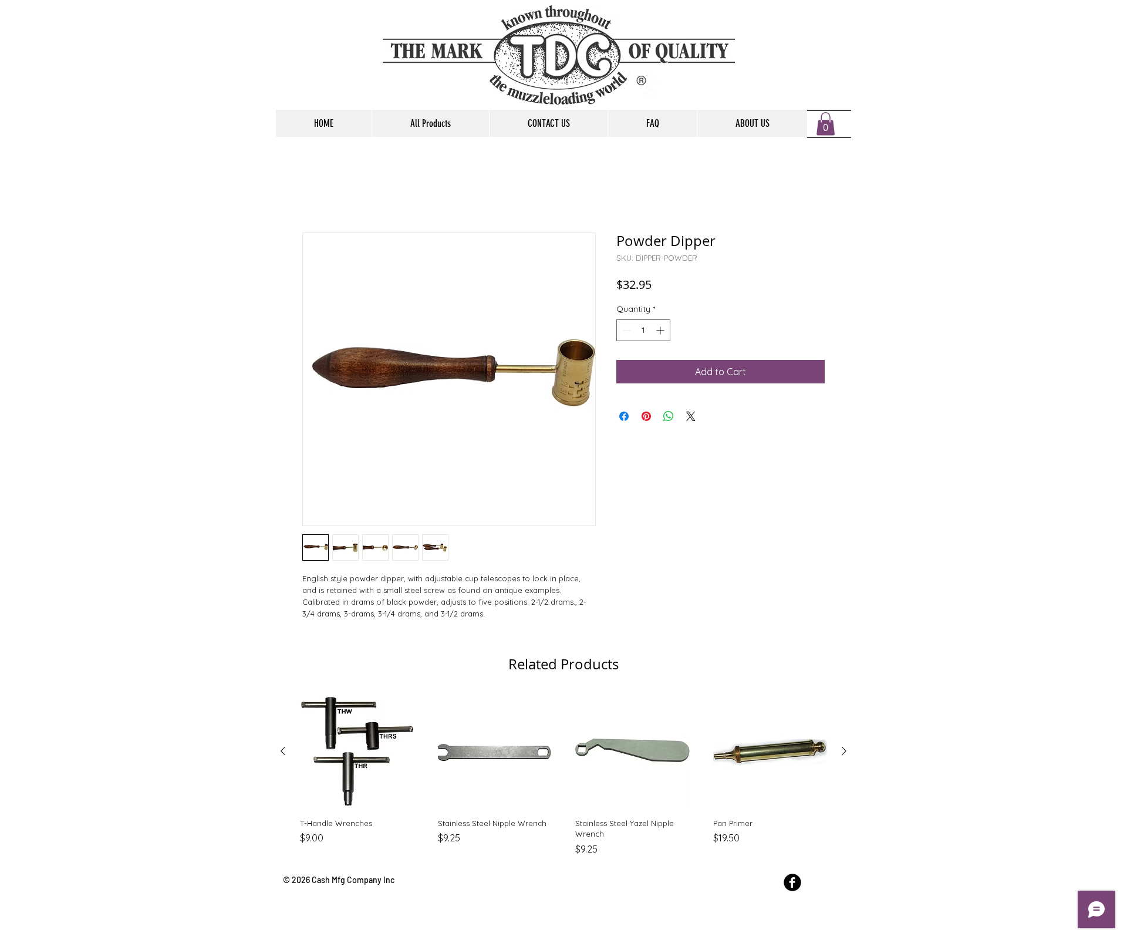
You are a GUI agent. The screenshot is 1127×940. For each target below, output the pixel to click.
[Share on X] (691, 419)
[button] (825, 123)
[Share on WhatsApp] (669, 419)
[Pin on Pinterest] (646, 419)
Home (315, 192)
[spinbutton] (643, 332)
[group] (563, 777)
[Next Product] (844, 753)
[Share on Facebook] (624, 419)
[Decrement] (625, 332)
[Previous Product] (283, 753)
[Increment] (661, 332)
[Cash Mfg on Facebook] (792, 884)
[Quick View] (357, 753)
